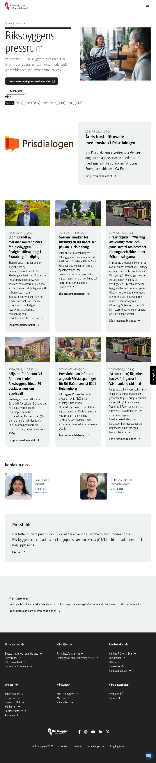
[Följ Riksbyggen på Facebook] (79, 731)
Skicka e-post (41, 488)
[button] (149, 756)
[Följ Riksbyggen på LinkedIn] (100, 731)
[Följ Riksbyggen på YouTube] (93, 731)
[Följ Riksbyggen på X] (107, 731)
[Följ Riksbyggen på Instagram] (85, 731)
